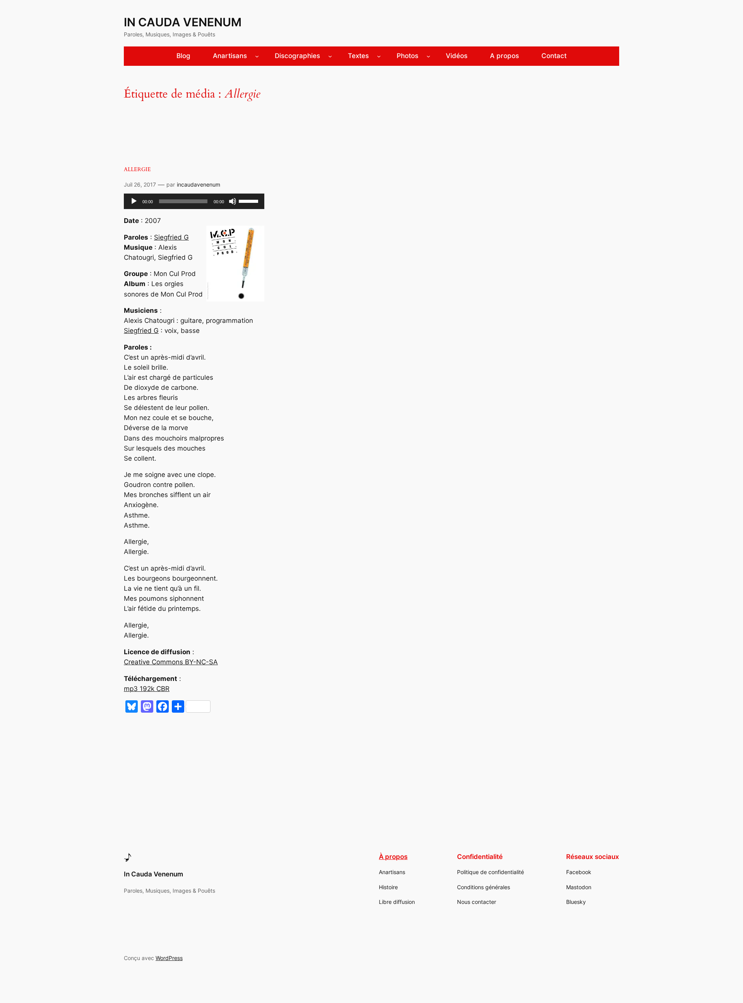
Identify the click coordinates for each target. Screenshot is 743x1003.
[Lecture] (134, 201)
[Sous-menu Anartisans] (257, 56)
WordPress (169, 958)
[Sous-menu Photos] (428, 56)
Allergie (137, 169)
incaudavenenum (198, 184)
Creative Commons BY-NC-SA (171, 662)
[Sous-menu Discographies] (330, 56)
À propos (393, 857)
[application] (194, 201)
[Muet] (232, 201)
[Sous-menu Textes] (379, 56)
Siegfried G (171, 237)
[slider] (249, 200)
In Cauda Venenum (182, 22)
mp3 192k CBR (146, 689)
